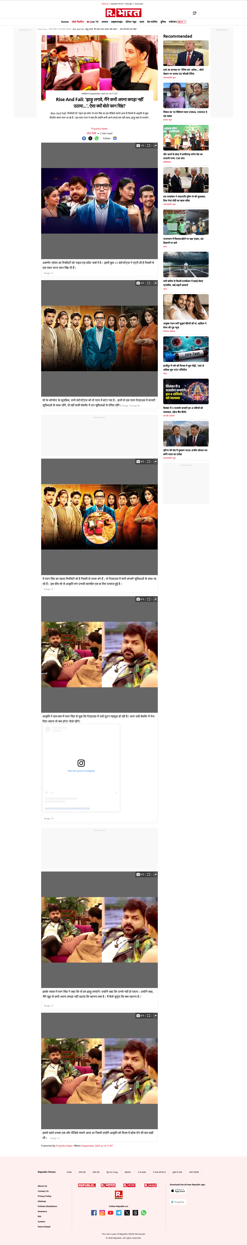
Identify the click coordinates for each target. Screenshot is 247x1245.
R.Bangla (128, 4)
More (180, 22)
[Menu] (193, 13)
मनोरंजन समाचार (169, 331)
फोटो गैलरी (91, 133)
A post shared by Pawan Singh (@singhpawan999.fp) (67, 808)
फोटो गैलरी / (53, 29)
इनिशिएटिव (167, 162)
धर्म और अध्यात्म (169, 416)
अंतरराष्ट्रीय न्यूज (169, 78)
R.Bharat (105, 4)
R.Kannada (139, 4)
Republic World (117, 4)
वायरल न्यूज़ (167, 120)
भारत (165, 247)
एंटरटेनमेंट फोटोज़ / (65, 29)
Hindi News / (43, 29)
